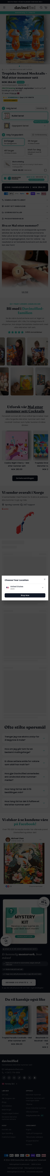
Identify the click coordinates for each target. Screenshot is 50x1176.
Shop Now (25, 595)
